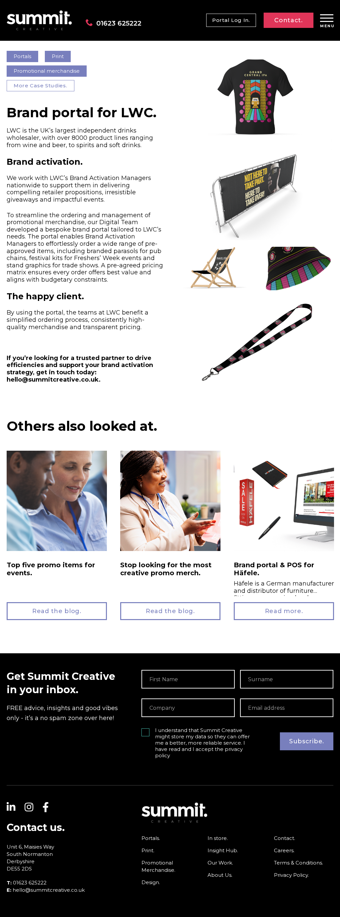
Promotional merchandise (47, 71)
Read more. (284, 611)
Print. (147, 850)
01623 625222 (118, 23)
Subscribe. (306, 741)
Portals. (150, 838)
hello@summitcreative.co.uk (49, 890)
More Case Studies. (40, 85)
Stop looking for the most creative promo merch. (166, 569)
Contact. (288, 20)
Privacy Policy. (291, 875)
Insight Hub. (223, 850)
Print (58, 56)
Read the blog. (56, 611)
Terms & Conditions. (298, 863)
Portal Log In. (231, 20)
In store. (218, 838)
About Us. (220, 875)
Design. (150, 882)
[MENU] (326, 18)
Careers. (284, 850)
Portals (22, 56)
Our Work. (220, 863)
